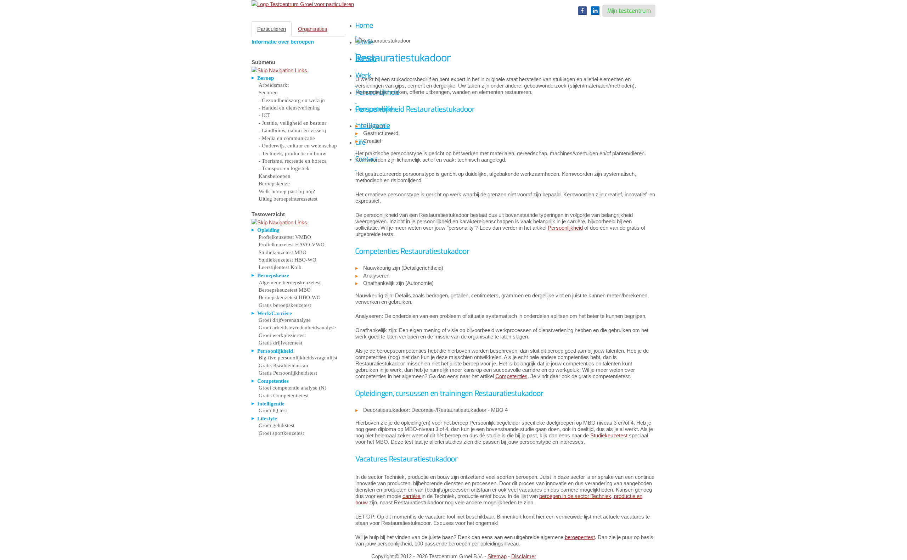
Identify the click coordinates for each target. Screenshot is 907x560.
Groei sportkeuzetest (281, 433)
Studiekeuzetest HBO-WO (287, 260)
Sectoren (268, 92)
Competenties (511, 376)
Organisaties (312, 29)
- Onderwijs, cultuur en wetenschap (298, 146)
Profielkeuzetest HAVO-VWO (292, 244)
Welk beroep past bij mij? (287, 191)
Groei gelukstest (276, 425)
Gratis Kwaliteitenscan (283, 365)
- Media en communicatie (287, 138)
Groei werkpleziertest (282, 335)
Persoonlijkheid (565, 228)
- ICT (264, 115)
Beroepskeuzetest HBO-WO (290, 297)
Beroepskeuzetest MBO (285, 290)
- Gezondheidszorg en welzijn (292, 100)
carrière (412, 496)
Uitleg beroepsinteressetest (288, 199)
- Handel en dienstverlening (289, 108)
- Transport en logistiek (284, 168)
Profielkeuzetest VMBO (285, 237)
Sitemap (497, 556)
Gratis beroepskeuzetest (285, 305)
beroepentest (580, 537)
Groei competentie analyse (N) (292, 388)
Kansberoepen (275, 176)
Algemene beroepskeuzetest (290, 282)
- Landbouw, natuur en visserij (292, 130)
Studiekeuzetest (608, 435)
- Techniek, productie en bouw (292, 153)
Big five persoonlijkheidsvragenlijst (298, 357)
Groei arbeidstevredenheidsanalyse (297, 327)
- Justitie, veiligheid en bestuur (292, 123)
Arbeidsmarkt (274, 85)
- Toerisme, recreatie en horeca (293, 161)
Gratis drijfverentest (280, 343)
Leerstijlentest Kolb (280, 267)
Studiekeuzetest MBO (282, 252)
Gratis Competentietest (284, 395)
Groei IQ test (273, 410)
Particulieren (271, 29)
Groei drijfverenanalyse (285, 320)
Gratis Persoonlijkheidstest (288, 373)
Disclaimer (523, 556)
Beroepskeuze (274, 183)
